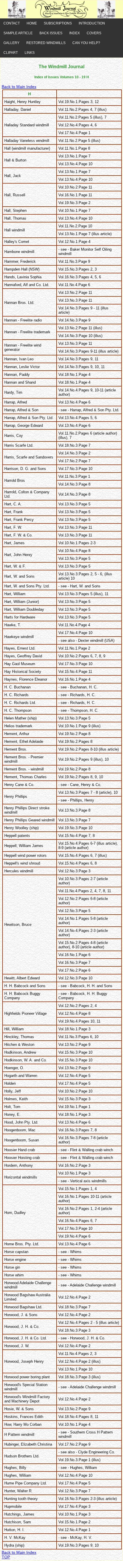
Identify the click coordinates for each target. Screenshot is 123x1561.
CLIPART (10, 53)
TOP (6, 1557)
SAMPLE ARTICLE (18, 33)
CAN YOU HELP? (86, 43)
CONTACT (11, 23)
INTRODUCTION (92, 23)
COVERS (94, 33)
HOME (32, 23)
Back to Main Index (19, 86)
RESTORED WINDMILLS (46, 43)
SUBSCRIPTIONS (58, 23)
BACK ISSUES (50, 33)
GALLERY (11, 43)
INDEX (74, 33)
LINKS (30, 53)
